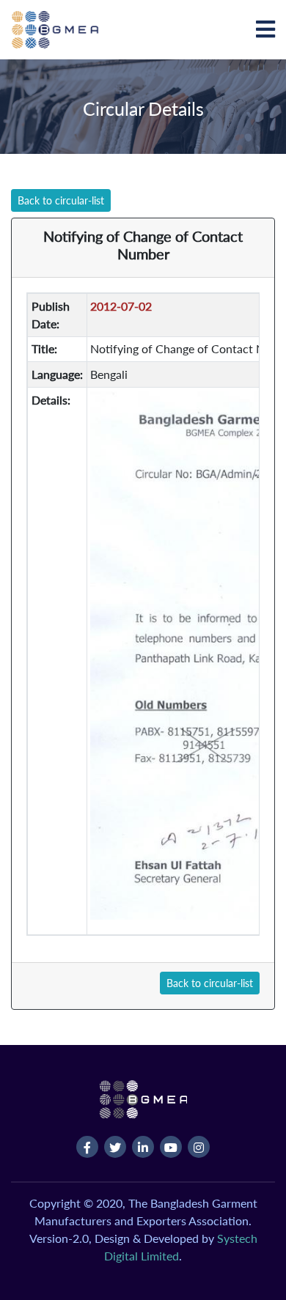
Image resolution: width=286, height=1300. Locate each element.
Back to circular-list (61, 200)
